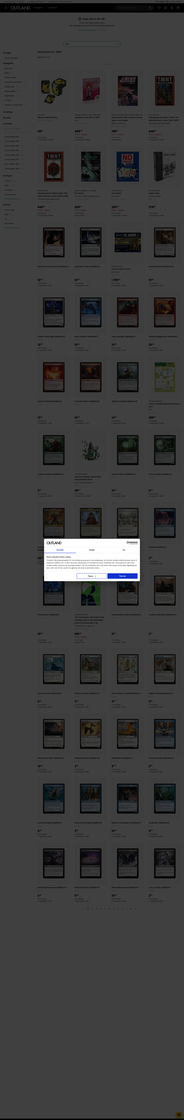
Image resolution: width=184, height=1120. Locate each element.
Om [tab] (124, 550)
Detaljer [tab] (92, 550)
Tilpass (90, 576)
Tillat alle (122, 576)
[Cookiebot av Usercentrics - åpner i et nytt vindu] (128, 543)
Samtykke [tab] (60, 550)
